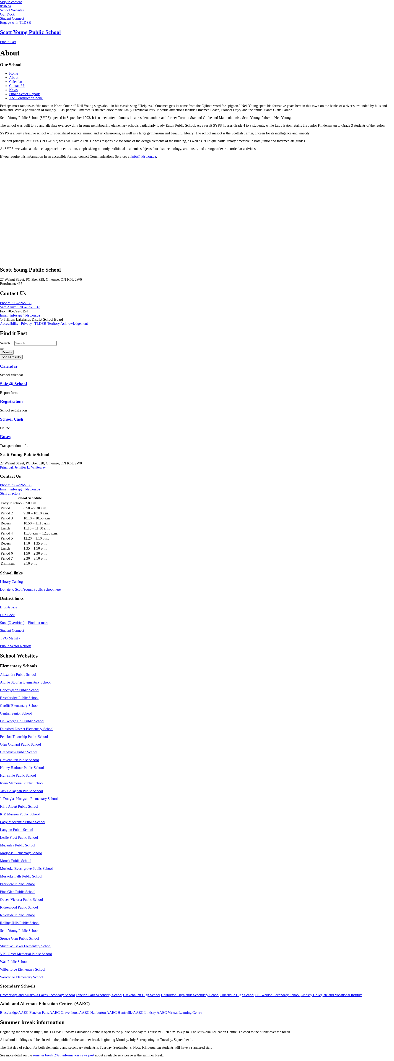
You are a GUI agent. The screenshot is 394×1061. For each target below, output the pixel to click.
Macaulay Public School (17, 845)
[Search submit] (2, 349)
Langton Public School (16, 830)
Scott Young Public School (30, 32)
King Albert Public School (19, 806)
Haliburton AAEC (103, 1012)
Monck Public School (15, 861)
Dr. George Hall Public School (22, 721)
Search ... (6, 343)
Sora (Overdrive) (12, 623)
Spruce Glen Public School (19, 938)
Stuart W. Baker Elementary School (25, 946)
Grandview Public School (18, 752)
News (13, 90)
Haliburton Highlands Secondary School (190, 995)
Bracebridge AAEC (14, 1012)
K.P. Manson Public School (20, 814)
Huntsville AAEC (130, 1012)
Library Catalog (11, 582)
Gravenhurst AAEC (75, 1012)
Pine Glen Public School (17, 892)
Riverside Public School (17, 915)
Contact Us (17, 86)
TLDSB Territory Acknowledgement (61, 323)
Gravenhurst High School (141, 995)
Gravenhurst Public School (19, 760)
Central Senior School (16, 713)
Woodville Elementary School (21, 977)
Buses (5, 436)
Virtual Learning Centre (185, 1012)
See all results (11, 357)
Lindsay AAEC (155, 1012)
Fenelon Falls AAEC (44, 1012)
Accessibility (9, 323)
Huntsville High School (237, 995)
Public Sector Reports (24, 94)
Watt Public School (14, 962)
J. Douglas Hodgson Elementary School (29, 799)
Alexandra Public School (18, 674)
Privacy (26, 323)
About (13, 77)
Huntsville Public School (18, 775)
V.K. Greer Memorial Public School (26, 954)
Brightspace (8, 607)
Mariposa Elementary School (21, 853)
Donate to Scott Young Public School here (30, 589)
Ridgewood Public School (19, 907)
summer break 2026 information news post (63, 1055)
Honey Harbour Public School (22, 768)
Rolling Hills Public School (19, 923)
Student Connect (12, 630)
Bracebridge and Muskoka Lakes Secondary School (37, 995)
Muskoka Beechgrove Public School (26, 868)
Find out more (38, 623)
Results (7, 352)
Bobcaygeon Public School (19, 690)
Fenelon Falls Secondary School (99, 995)
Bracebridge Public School (19, 698)
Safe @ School (13, 383)
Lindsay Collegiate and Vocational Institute (331, 995)
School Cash (11, 419)
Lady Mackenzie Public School (22, 822)
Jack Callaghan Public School (21, 791)
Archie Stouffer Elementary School (25, 682)
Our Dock (7, 615)
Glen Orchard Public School (20, 744)
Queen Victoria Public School (21, 899)
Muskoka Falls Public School (21, 876)
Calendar (15, 82)
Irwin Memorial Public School (22, 783)
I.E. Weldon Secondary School (277, 995)
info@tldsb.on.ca (143, 156)
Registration (11, 401)
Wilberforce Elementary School (22, 969)
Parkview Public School (17, 884)
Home (13, 73)
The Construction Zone (26, 98)
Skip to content (11, 2)
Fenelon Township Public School (24, 737)
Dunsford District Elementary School (26, 729)
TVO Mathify (10, 638)
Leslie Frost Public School (19, 837)
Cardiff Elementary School (19, 705)
